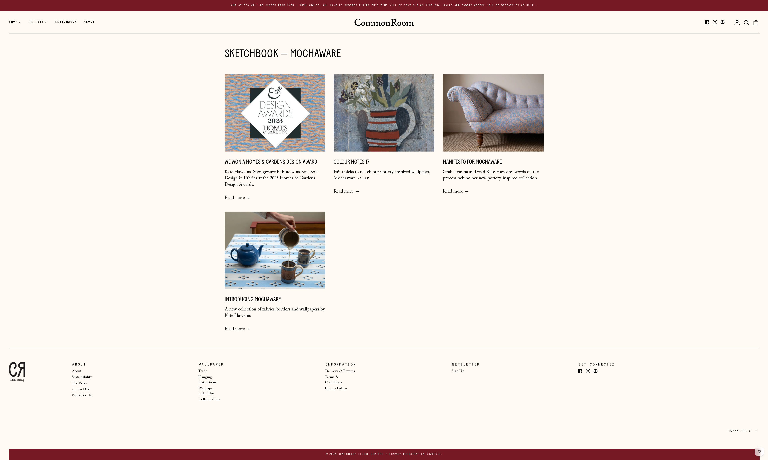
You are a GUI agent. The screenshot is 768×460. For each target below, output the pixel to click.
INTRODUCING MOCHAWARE (253, 299)
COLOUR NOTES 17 (351, 162)
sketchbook (66, 22)
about (89, 22)
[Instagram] (715, 22)
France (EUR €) (740, 431)
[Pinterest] (722, 22)
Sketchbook (251, 54)
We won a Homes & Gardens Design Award (271, 162)
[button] (746, 22)
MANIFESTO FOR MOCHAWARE (472, 162)
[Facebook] (707, 22)
